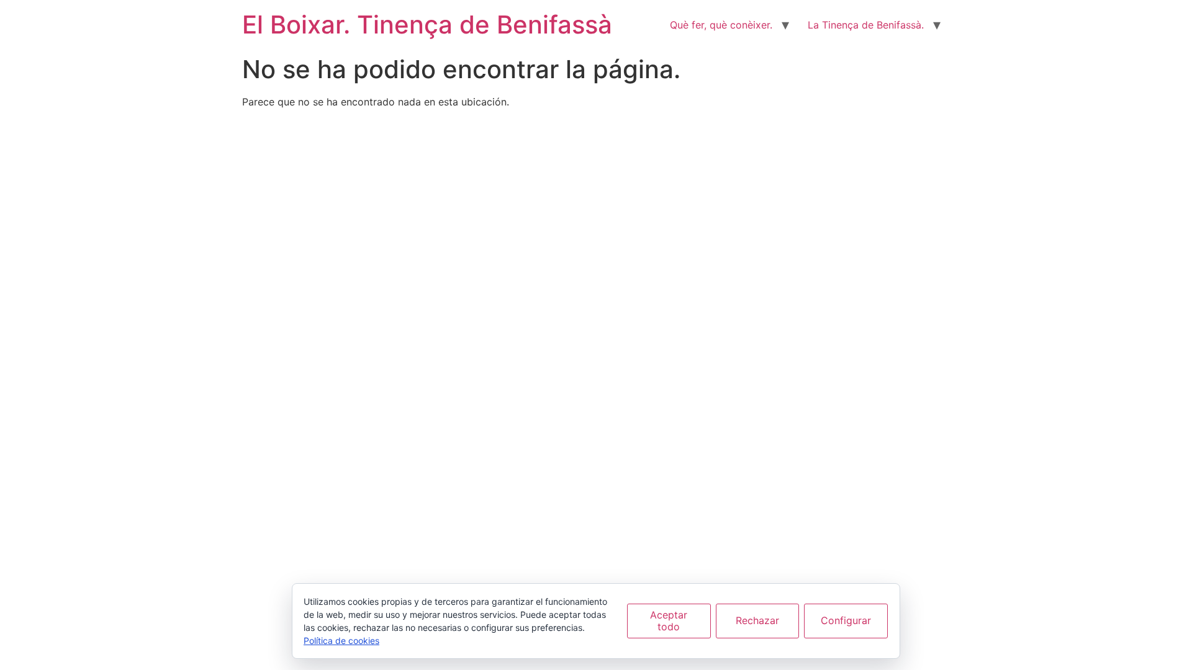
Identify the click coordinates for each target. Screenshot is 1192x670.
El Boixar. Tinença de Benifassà (427, 24)
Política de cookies (341, 640)
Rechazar (757, 620)
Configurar (846, 620)
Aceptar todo (668, 621)
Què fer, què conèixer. (721, 25)
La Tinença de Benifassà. (866, 25)
